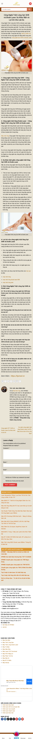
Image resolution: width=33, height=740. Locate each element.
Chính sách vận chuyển (8, 709)
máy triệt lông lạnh (8, 282)
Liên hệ (4, 627)
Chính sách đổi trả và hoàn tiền (11, 707)
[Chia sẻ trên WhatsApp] (2, 381)
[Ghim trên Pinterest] (14, 381)
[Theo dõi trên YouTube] (22, 719)
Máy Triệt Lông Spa (8, 642)
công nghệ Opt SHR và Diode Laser (21, 37)
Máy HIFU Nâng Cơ (7, 653)
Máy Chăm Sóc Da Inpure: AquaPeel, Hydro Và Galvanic (14, 528)
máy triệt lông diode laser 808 (11, 279)
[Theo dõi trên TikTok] (8, 719)
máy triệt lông (7, 277)
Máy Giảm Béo (6, 649)
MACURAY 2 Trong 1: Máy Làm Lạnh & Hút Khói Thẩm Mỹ (16, 533)
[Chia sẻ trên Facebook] (5, 381)
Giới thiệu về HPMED (8, 625)
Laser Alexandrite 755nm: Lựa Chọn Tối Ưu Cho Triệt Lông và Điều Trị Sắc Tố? (16, 496)
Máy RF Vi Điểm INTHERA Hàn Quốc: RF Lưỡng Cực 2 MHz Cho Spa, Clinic (16, 538)
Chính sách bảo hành (8, 705)
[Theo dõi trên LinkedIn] (19, 719)
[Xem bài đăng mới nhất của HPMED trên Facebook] (3, 690)
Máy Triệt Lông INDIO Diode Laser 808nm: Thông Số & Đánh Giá (16, 543)
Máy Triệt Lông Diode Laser (10, 645)
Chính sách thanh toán (8, 711)
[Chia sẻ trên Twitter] (8, 381)
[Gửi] (29, 9)
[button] (2, 4)
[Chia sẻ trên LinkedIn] (17, 381)
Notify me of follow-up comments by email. (18, 477)
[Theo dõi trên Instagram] (5, 719)
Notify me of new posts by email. (15, 481)
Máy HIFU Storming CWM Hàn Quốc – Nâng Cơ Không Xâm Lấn (16, 517)
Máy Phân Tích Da (7, 656)
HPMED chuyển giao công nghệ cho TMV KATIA (15, 564)
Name (5, 462)
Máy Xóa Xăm (6, 640)
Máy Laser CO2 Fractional (9, 651)
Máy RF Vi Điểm (6, 660)
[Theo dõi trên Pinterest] (16, 719)
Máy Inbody (5, 662)
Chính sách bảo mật (7, 713)
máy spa (28, 271)
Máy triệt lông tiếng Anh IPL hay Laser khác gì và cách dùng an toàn (16, 507)
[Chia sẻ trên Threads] (11, 381)
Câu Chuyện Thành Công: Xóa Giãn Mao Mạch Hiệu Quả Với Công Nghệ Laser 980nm (16, 512)
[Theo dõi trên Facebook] (2, 719)
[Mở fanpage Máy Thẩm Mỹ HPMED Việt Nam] (16, 672)
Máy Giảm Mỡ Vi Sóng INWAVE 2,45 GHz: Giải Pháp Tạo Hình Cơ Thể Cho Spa (15, 522)
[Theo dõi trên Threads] (13, 719)
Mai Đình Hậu (16, 391)
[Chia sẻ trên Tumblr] (20, 381)
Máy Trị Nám (6, 647)
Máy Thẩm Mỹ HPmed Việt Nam (15, 680)
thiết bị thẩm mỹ (26, 33)
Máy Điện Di (5, 658)
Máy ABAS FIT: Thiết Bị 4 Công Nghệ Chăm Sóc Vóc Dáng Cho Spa (16, 501)
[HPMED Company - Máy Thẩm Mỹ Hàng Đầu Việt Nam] (16, 3)
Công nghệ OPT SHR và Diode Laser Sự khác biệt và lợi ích (8, 430)
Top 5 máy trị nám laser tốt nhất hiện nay (13, 572)
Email (5, 469)
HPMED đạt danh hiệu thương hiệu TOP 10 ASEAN (16, 557)
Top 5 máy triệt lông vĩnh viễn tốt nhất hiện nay (15, 575)
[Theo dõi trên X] (11, 719)
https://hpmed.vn (18, 376)
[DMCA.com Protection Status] (17, 723)
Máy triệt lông (5, 136)
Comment (6, 448)
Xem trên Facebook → (11, 691)
